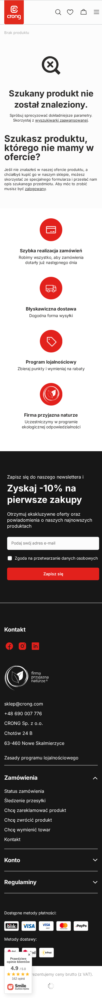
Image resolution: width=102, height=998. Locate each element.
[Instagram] (23, 646)
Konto (12, 860)
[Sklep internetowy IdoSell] (51, 986)
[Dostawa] (46, 952)
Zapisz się (53, 573)
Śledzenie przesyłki (25, 800)
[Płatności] (11, 926)
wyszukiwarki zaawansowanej (61, 120)
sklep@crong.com (23, 703)
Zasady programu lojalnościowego (41, 757)
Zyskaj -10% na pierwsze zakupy (44, 494)
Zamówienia (21, 777)
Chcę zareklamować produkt (35, 810)
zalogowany (35, 188)
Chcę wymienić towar (27, 829)
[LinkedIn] (36, 646)
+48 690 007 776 (23, 713)
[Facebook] (10, 646)
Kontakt (12, 839)
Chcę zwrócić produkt (28, 820)
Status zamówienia (24, 791)
